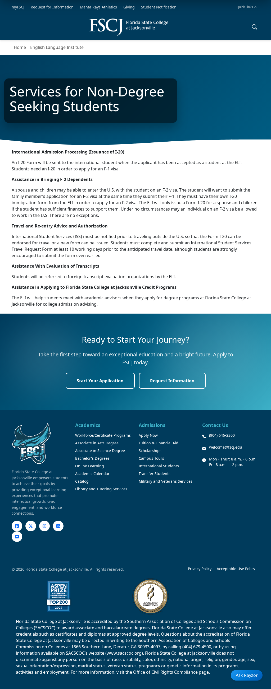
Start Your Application (100, 381)
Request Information (172, 381)
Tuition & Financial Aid (158, 442)
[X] (30, 526)
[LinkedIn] (58, 526)
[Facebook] (17, 526)
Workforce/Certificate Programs (103, 435)
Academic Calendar (92, 473)
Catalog (82, 481)
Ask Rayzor (247, 675)
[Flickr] (17, 536)
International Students (159, 465)
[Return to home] (128, 27)
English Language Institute (57, 47)
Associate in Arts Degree (97, 442)
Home (20, 47)
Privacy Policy (199, 568)
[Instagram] (44, 526)
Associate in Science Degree (100, 450)
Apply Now (148, 435)
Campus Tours (151, 458)
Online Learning (89, 465)
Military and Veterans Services (165, 481)
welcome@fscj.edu (225, 447)
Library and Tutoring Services (101, 488)
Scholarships (150, 450)
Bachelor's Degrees (92, 458)
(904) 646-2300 (222, 435)
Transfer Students (154, 473)
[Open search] (254, 27)
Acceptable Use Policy (236, 568)
